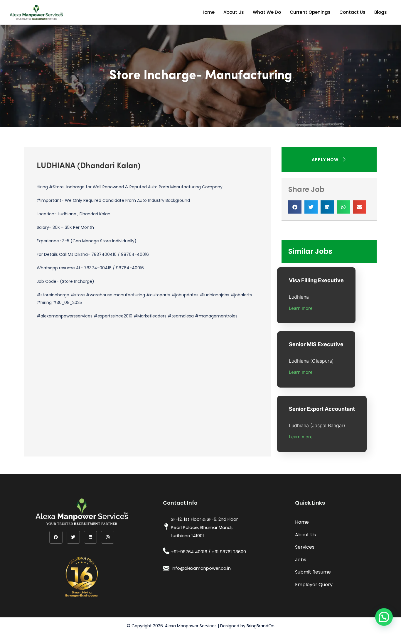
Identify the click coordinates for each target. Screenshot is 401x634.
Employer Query (314, 584)
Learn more (301, 308)
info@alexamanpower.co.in (201, 568)
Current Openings (310, 12)
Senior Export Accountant (322, 409)
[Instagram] (107, 537)
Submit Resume (313, 572)
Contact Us (352, 12)
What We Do (267, 12)
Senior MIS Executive (316, 344)
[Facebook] (56, 537)
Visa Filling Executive (316, 280)
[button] (294, 207)
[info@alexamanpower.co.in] (166, 568)
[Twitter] (73, 537)
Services (304, 547)
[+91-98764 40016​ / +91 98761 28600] (166, 551)
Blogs (380, 12)
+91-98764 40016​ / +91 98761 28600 (208, 552)
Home (208, 12)
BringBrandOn (260, 626)
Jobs (300, 559)
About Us (233, 12)
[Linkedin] (90, 537)
